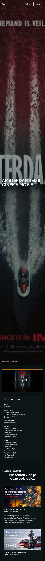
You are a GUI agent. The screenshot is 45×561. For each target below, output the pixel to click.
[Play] (22, 381)
